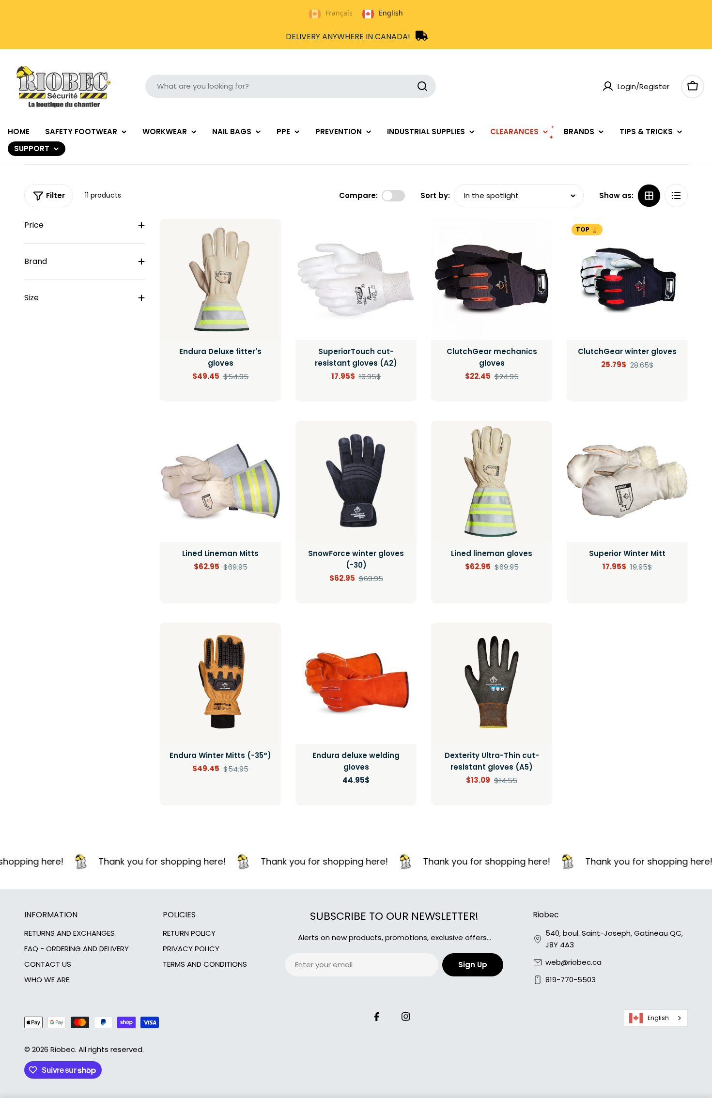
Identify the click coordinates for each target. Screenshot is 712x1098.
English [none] (391, 12)
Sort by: (435, 195)
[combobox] (290, 86)
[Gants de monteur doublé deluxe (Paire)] (491, 481)
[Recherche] (422, 86)
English (658, 1018)
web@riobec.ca (573, 962)
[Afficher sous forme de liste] (676, 195)
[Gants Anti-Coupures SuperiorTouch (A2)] (356, 279)
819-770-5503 (570, 979)
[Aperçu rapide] (267, 240)
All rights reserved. (111, 1049)
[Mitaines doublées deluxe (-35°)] (220, 683)
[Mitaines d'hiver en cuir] (627, 481)
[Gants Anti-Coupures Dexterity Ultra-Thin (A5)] (491, 683)
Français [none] (339, 12)
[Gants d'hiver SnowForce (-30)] (356, 481)
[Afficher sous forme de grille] (649, 195)
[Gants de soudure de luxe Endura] (356, 683)
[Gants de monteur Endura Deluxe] (220, 279)
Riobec (62, 1049)
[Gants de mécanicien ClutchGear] (491, 279)
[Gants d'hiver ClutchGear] (627, 279)
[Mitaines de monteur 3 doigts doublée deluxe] (220, 481)
